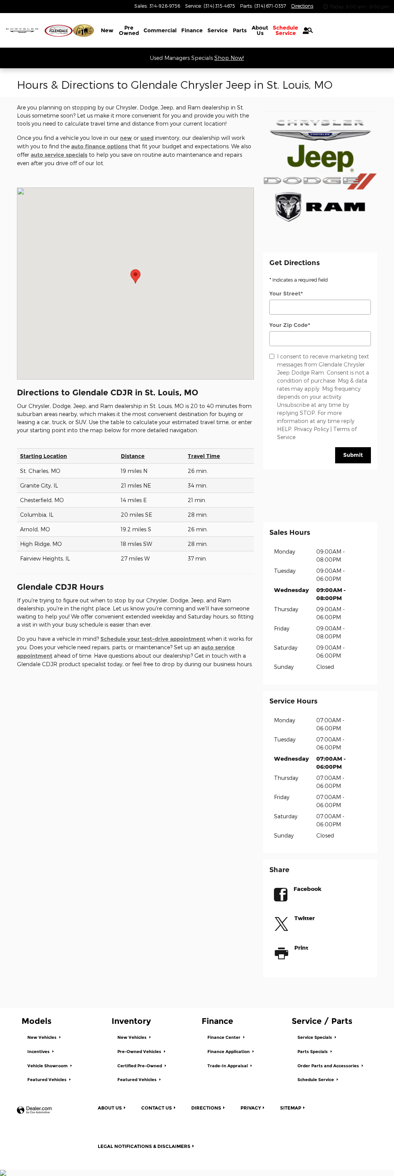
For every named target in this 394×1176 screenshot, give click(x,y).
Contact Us (156, 1108)
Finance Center (224, 1037)
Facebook (308, 889)
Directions (206, 1108)
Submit (353, 454)
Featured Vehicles (47, 1079)
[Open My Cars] (304, 30)
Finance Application (229, 1051)
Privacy (250, 1108)
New (107, 30)
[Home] (22, 30)
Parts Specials (313, 1051)
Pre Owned (129, 30)
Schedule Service (316, 1079)
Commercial (160, 30)
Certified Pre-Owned (140, 1065)
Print (301, 947)
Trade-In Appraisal (228, 1065)
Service (217, 30)
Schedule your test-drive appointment (152, 638)
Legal (144, 1146)
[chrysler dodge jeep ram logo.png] (320, 171)
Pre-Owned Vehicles (139, 1051)
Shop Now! (229, 58)
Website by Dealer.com (34, 1110)
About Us (260, 30)
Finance (192, 30)
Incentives (39, 1051)
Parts (240, 30)
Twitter (304, 918)
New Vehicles (42, 1037)
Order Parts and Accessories (328, 1065)
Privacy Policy (311, 429)
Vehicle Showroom (48, 1065)
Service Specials (315, 1037)
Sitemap (290, 1108)
